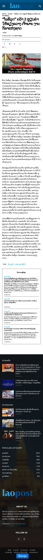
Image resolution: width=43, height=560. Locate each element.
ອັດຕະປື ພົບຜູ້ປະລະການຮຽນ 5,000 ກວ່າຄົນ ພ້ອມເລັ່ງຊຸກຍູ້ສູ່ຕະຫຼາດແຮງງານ (19, 329)
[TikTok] (19, 539)
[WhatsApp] (19, 44)
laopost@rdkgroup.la (18, 524)
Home (4, 14)
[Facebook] (4, 44)
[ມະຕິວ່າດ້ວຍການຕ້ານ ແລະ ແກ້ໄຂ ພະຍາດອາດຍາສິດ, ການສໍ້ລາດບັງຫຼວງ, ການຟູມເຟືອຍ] (8, 383)
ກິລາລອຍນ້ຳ (11, 264)
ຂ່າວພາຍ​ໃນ (7, 276)
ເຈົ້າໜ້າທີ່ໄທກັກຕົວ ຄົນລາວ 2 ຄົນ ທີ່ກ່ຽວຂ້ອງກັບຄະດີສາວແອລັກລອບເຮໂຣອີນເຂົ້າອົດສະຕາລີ (28, 422)
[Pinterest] (14, 44)
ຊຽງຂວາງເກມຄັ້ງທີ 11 (20, 264)
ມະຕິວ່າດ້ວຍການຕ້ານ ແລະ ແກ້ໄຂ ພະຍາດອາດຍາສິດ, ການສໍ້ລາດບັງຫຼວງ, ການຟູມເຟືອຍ (20, 301)
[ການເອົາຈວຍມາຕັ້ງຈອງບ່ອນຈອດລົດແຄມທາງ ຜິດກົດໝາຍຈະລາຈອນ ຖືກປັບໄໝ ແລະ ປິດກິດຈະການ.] (8, 394)
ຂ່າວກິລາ (10, 14)
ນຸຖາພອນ (7, 39)
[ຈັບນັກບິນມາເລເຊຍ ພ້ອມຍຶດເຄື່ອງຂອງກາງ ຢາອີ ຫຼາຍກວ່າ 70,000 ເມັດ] (8, 412)
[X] (9, 44)
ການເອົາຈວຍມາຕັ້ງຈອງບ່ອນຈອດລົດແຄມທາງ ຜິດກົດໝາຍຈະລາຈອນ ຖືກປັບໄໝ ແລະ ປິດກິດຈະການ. (20, 314)
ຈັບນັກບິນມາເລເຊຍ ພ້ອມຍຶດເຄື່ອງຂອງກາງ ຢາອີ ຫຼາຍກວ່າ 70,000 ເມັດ (27, 410)
